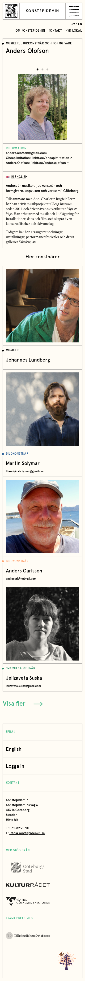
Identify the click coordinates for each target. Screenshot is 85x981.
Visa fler (14, 704)
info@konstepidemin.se (27, 833)
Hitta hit (12, 820)
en (80, 24)
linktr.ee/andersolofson (48, 163)
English (13, 749)
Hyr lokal (73, 30)
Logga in (15, 766)
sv (73, 24)
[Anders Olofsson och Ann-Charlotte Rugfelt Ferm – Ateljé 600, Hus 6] (42, 103)
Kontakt (55, 30)
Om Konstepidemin (30, 30)
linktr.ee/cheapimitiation (50, 158)
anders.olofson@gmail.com (26, 153)
